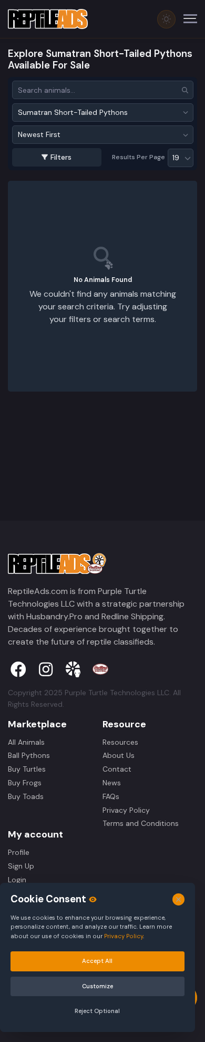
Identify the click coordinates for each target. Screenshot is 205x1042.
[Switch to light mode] (166, 19)
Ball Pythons (29, 755)
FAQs (110, 796)
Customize (96, 985)
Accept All (97, 961)
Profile (18, 852)
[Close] (178, 899)
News (111, 782)
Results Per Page (138, 157)
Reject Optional (97, 1011)
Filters (60, 157)
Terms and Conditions (140, 823)
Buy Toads (26, 796)
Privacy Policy (126, 810)
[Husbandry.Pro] (73, 669)
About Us (118, 755)
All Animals (26, 742)
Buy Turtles (27, 769)
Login (17, 879)
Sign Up (21, 866)
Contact (116, 769)
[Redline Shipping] (100, 669)
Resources (120, 742)
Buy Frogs (25, 782)
